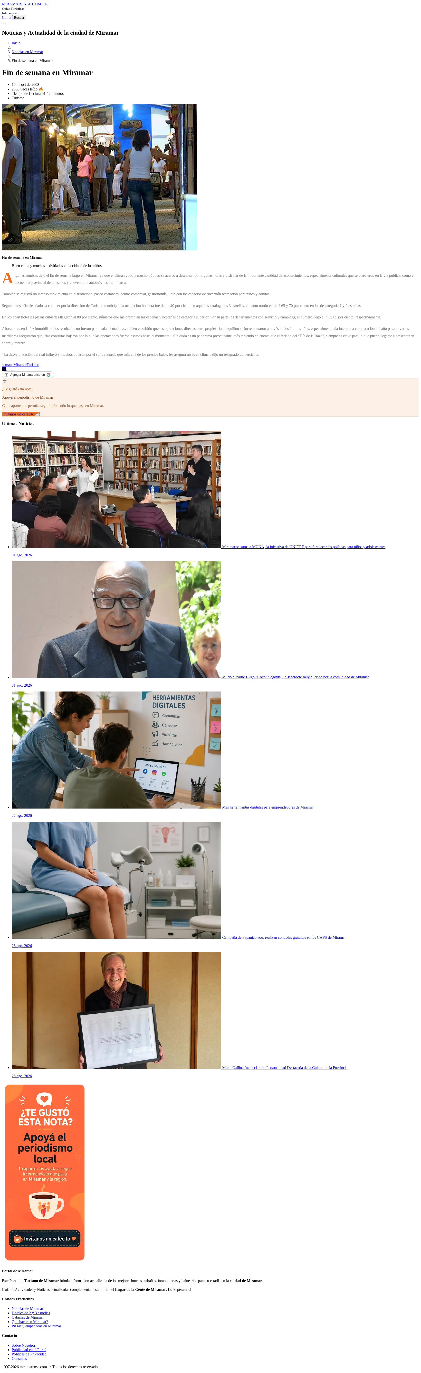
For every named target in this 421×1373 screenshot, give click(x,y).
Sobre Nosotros (24, 1345)
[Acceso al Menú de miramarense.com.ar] (4, 23)
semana (7, 365)
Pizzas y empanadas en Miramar (36, 1326)
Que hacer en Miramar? (30, 1322)
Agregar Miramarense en (27, 374)
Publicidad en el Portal (29, 1350)
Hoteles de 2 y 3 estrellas (31, 1313)
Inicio (16, 43)
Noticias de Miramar (27, 1308)
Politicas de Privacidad (29, 1354)
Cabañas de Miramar (28, 1317)
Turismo (33, 365)
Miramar (20, 365)
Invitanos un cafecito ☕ (21, 414)
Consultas (19, 1358)
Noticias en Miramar (27, 52)
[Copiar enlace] (8, 370)
